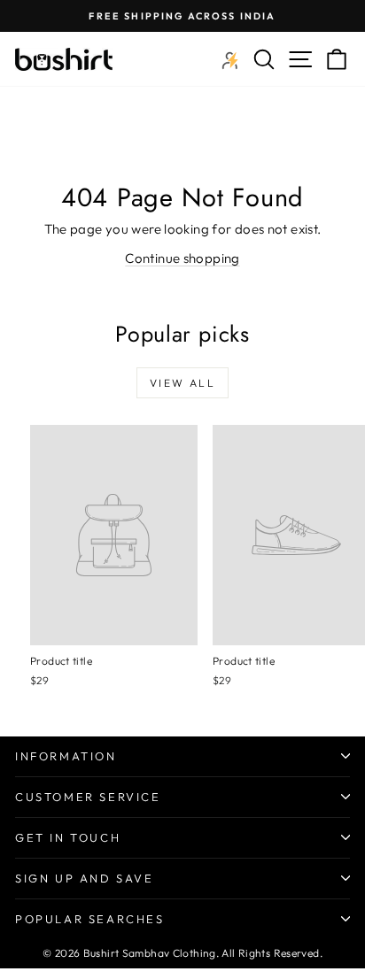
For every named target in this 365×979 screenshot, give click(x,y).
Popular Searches (90, 919)
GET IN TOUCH (67, 837)
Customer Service (88, 797)
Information (66, 756)
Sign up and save (84, 878)
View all (182, 382)
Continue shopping (182, 258)
